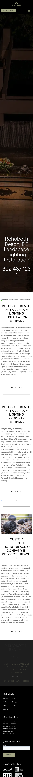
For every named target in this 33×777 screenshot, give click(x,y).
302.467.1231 (16, 272)
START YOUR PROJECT (8, 10)
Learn (13, 705)
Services (14, 702)
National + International (9, 721)
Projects (14, 698)
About (5, 705)
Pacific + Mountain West (10, 728)
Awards (5, 698)
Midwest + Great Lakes (9, 723)
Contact (6, 709)
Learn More (16, 387)
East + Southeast (8, 731)
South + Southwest (8, 733)
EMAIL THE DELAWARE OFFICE (16, 681)
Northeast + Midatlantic (10, 726)
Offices (5, 702)
